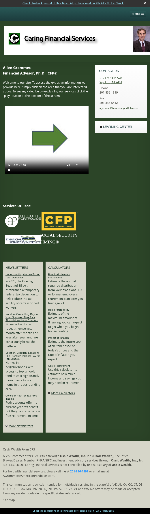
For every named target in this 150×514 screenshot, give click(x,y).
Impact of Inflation (58, 337)
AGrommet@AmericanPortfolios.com (28, 476)
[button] (138, 14)
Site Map (9, 500)
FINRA (40, 460)
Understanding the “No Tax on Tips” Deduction (22, 276)
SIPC (49, 460)
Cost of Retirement (59, 365)
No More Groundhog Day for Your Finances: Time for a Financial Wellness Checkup (22, 317)
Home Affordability (58, 309)
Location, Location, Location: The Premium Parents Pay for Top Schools (22, 355)
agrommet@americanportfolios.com (119, 108)
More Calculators (63, 393)
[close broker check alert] (144, 3)
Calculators (59, 267)
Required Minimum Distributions (59, 276)
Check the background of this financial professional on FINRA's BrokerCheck (73, 3)
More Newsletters (21, 426)
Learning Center (117, 126)
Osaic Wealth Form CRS (19, 449)
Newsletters (16, 267)
